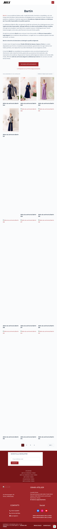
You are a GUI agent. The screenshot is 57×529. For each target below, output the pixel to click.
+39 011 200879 (15, 510)
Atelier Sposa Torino (28, 479)
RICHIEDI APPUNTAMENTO (28, 64)
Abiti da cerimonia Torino (28, 472)
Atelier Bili (29, 470)
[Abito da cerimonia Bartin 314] (28, 382)
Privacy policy (37, 525)
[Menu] (53, 2)
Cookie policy (47, 525)
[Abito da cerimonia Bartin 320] (28, 160)
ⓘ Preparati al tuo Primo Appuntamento (28, 68)
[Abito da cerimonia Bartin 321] (11, 120)
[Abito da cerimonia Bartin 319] (46, 160)
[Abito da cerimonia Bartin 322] (46, 89)
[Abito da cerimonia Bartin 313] (46, 382)
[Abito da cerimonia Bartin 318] (11, 271)
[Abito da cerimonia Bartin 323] (28, 89)
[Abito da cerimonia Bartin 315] (11, 382)
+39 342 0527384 (15, 513)
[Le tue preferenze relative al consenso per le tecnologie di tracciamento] (54, 526)
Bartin (4, 15)
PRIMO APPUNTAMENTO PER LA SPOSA (42, 515)
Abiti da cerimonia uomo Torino (28, 474)
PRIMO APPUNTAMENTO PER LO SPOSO (42, 517)
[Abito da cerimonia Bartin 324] (11, 89)
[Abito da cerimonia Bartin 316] (46, 271)
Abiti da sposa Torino (28, 481)
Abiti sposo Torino (28, 476)
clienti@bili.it (14, 516)
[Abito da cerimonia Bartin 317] (28, 271)
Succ (50, 445)
